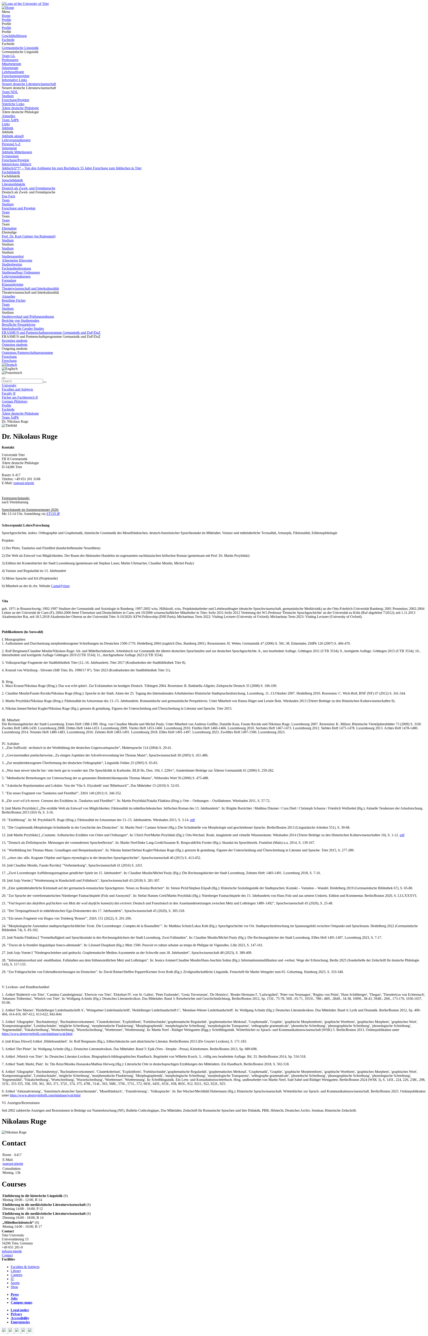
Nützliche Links (13, 104)
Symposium (10, 156)
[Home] (8, 8)
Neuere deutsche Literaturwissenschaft (29, 84)
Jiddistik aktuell (13, 136)
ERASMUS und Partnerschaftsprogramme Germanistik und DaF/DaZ (51, 332)
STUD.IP (53, 514)
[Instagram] (24, 1332)
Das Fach (8, 196)
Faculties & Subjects (25, 1267)
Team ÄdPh (10, 120)
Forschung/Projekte (15, 100)
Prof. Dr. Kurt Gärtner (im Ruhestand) (29, 236)
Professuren (10, 60)
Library (16, 1271)
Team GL (8, 56)
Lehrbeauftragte (13, 72)
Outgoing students (14, 344)
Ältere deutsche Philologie (20, 108)
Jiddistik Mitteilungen (17, 152)
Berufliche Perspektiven (18, 324)
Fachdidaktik (11, 172)
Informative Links (14, 80)
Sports (15, 1283)
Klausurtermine (12, 284)
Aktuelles (8, 116)
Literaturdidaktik (13, 184)
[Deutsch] (9, 365)
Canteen (16, 1275)
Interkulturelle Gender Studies (23, 328)
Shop (14, 1287)
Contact (7, 1255)
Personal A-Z (11, 144)
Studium (8, 96)
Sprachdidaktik (12, 180)
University (9, 385)
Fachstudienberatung (16, 268)
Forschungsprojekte (15, 76)
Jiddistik (7, 128)
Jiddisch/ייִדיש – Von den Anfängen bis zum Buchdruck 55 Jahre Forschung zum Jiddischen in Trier (72, 168)
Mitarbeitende (11, 64)
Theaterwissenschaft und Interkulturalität (30, 288)
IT (12, 1279)
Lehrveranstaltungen (16, 140)
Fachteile (8, 40)
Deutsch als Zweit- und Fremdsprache (28, 188)
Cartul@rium (60, 586)
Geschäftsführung (14, 36)
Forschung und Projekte (18, 208)
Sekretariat (9, 148)
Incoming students (14, 340)
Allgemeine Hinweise (17, 260)
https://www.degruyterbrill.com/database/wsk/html (37, 1034)
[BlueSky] (11, 1332)
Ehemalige (9, 228)
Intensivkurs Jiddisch (16, 164)
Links (6, 124)
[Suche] (3, 378)
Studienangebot (13, 256)
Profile (6, 20)
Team (6, 200)
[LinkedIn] (30, 1332)
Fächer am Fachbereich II (20, 397)
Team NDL (10, 92)
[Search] (45, 382)
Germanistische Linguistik (20, 48)
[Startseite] (25, 4)
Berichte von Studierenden (20, 320)
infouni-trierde (12, 1251)
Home (6, 16)
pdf (192, 820)
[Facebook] (5, 1332)
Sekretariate (10, 68)
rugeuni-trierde (23, 483)
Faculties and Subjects (17, 389)
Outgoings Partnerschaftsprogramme (27, 352)
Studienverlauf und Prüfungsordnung (28, 316)
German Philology (15, 401)
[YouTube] (18, 1332)
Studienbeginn (12, 264)
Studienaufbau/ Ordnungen (21, 272)
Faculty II (8, 393)
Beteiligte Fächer (14, 300)
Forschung (9, 357)
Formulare (9, 280)
